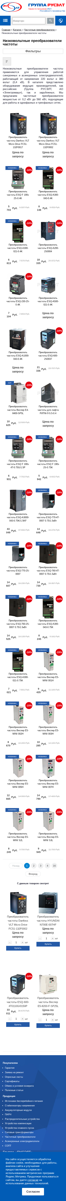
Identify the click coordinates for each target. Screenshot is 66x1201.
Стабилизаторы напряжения (20, 1105)
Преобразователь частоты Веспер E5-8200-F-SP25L (48, 1001)
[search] (50, 21)
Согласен (33, 1191)
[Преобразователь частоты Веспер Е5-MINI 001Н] (48, 659)
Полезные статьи (14, 1090)
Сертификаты (12, 1081)
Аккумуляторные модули (18, 1110)
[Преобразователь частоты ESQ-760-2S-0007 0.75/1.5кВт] (18, 606)
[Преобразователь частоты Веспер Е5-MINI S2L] (18, 819)
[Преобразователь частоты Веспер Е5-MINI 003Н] (48, 712)
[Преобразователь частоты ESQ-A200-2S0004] (48, 230)
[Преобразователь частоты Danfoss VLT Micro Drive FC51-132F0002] (48, 123)
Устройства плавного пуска (19, 1128)
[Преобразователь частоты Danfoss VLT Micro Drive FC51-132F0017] (18, 123)
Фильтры (33, 51)
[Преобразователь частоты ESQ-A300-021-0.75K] (18, 659)
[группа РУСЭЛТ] (33, 8)
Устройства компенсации (18, 1123)
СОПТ (8, 1145)
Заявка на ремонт (14, 1072)
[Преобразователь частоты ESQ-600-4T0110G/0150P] (18, 983)
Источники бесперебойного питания (24, 1101)
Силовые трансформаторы (19, 1132)
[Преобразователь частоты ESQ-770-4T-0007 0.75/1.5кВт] (48, 499)
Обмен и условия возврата (19, 1086)
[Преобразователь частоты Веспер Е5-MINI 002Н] (18, 712)
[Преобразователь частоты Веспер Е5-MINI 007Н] (48, 766)
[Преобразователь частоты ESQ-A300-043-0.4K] (48, 177)
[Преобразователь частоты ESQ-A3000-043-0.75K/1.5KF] (18, 499)
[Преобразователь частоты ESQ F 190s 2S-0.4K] (18, 177)
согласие (32, 1179)
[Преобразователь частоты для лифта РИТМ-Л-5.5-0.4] (48, 392)
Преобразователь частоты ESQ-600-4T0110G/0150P (18, 1001)
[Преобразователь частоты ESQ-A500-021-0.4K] (48, 283)
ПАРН (8, 1114)
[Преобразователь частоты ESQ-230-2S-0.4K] (18, 283)
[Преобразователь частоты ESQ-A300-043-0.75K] (48, 606)
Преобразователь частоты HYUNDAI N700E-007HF (48, 920)
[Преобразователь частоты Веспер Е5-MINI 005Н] (18, 766)
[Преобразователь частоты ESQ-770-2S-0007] (18, 553)
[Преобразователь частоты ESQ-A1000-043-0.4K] (18, 338)
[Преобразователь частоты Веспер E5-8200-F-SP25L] (48, 983)
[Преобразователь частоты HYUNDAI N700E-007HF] (48, 902)
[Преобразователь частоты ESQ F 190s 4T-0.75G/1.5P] (18, 446)
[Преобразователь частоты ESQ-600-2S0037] (48, 338)
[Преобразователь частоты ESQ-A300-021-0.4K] (18, 230)
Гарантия (9, 1068)
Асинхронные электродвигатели (22, 1141)
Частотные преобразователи (39, 29)
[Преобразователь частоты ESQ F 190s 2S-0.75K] (48, 446)
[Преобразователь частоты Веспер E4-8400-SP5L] (18, 392)
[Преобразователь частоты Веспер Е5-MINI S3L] (48, 819)
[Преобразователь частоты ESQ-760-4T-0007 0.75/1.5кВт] (48, 553)
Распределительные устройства (22, 1119)
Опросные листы (14, 1077)
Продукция (9, 1096)
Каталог (17, 29)
